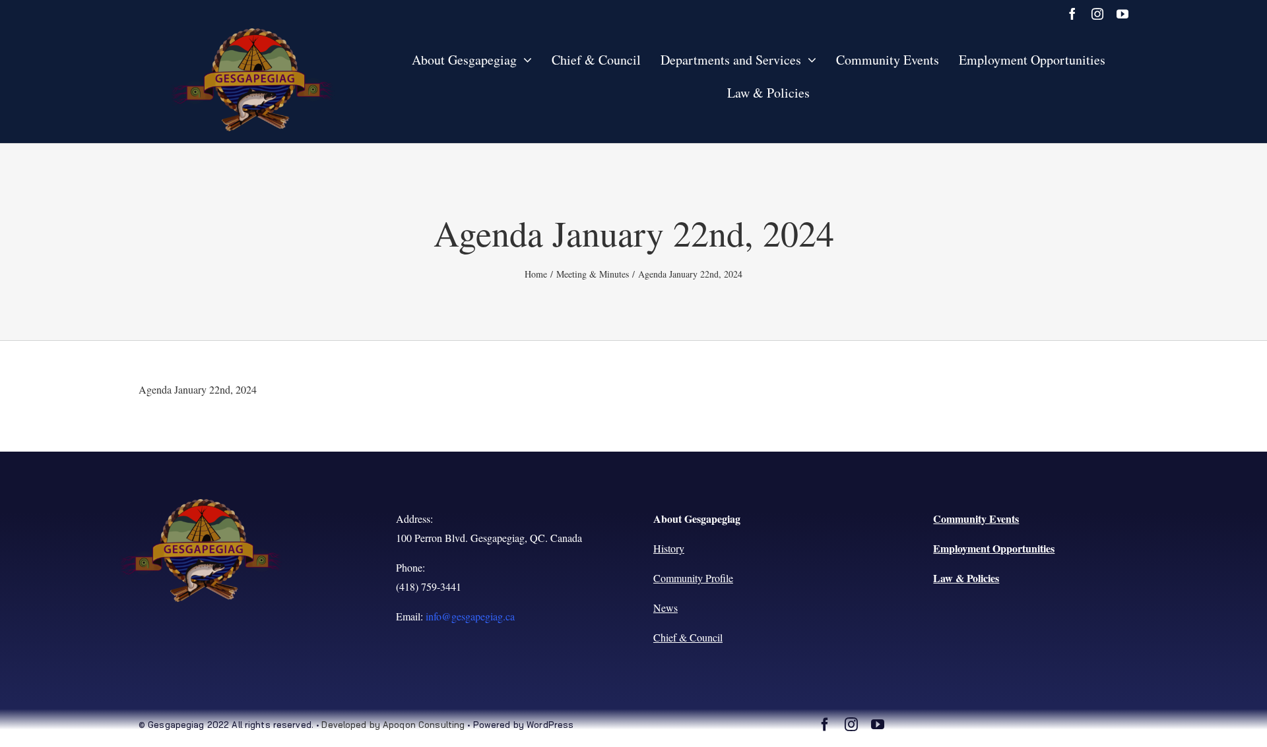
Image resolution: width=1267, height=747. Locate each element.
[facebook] (1072, 14)
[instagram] (1097, 14)
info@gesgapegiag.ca (470, 616)
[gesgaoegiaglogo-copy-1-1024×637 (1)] (252, 33)
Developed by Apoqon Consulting (393, 724)
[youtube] (1122, 14)
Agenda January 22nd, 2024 (198, 389)
